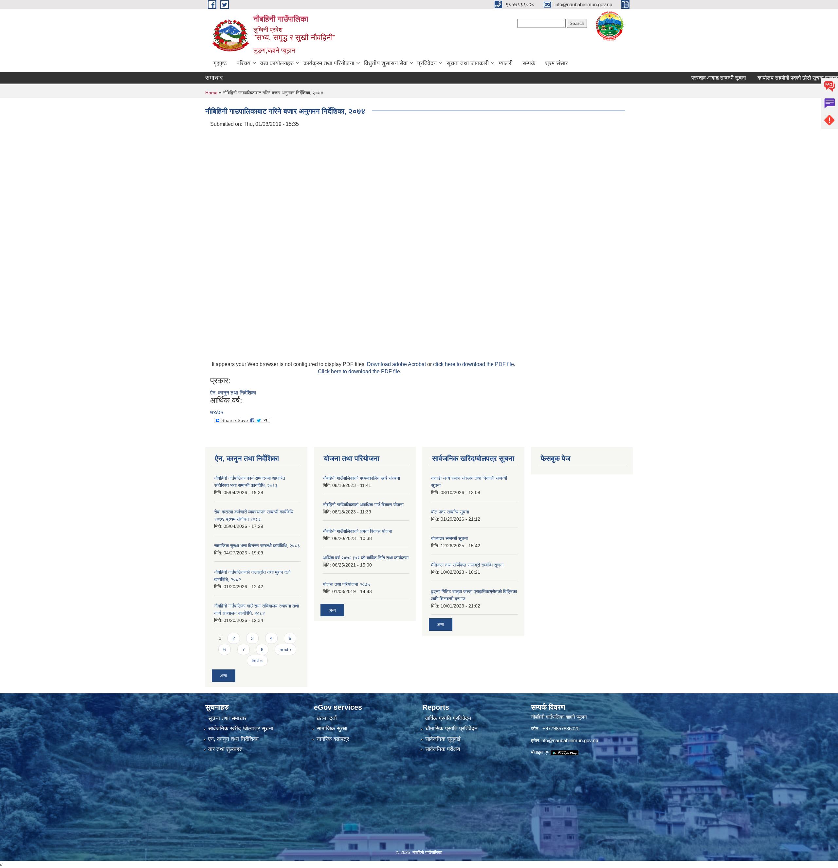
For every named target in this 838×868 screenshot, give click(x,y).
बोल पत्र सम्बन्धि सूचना (450, 511)
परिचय (243, 63)
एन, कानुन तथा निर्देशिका (233, 739)
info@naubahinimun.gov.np (569, 740)
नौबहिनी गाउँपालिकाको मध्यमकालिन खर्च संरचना (361, 478)
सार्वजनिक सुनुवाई (443, 739)
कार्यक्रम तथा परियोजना (328, 63)
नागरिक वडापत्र (333, 739)
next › (285, 649)
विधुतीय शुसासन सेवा (386, 63)
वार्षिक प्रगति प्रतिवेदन (448, 718)
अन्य (223, 675)
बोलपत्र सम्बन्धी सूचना (449, 538)
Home (211, 92)
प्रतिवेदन (427, 63)
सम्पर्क (528, 63)
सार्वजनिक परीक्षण (442, 749)
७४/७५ (216, 412)
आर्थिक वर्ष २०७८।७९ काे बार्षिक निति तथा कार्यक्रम (366, 557)
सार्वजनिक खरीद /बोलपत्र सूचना (240, 728)
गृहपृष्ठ (220, 63)
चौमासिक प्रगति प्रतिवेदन (451, 728)
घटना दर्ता (327, 718)
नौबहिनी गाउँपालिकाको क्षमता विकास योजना (357, 531)
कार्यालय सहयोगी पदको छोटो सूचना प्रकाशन (774, 78)
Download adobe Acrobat (397, 364)
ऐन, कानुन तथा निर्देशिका (233, 392)
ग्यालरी (506, 63)
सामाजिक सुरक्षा (332, 728)
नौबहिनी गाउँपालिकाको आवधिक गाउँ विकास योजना (363, 504)
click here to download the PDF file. (474, 364)
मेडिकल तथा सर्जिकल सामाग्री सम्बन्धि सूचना (467, 565)
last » (257, 660)
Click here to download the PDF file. (359, 371)
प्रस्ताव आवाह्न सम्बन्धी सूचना (693, 78)
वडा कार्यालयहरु (277, 63)
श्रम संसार (556, 63)
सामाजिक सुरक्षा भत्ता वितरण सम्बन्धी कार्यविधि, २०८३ (257, 545)
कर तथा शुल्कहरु (225, 749)
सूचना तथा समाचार (227, 718)
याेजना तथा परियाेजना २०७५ (346, 584)
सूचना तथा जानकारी (467, 63)
